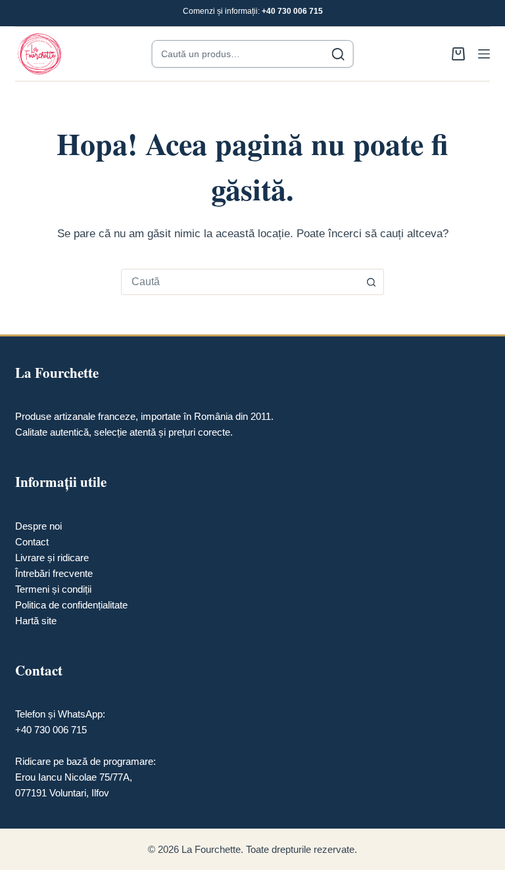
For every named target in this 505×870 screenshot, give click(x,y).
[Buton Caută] (370, 281)
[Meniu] (484, 54)
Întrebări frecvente (54, 573)
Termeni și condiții (53, 589)
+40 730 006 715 (292, 11)
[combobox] (240, 282)
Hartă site (36, 620)
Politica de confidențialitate (71, 604)
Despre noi (38, 526)
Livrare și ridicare (52, 557)
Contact (32, 541)
